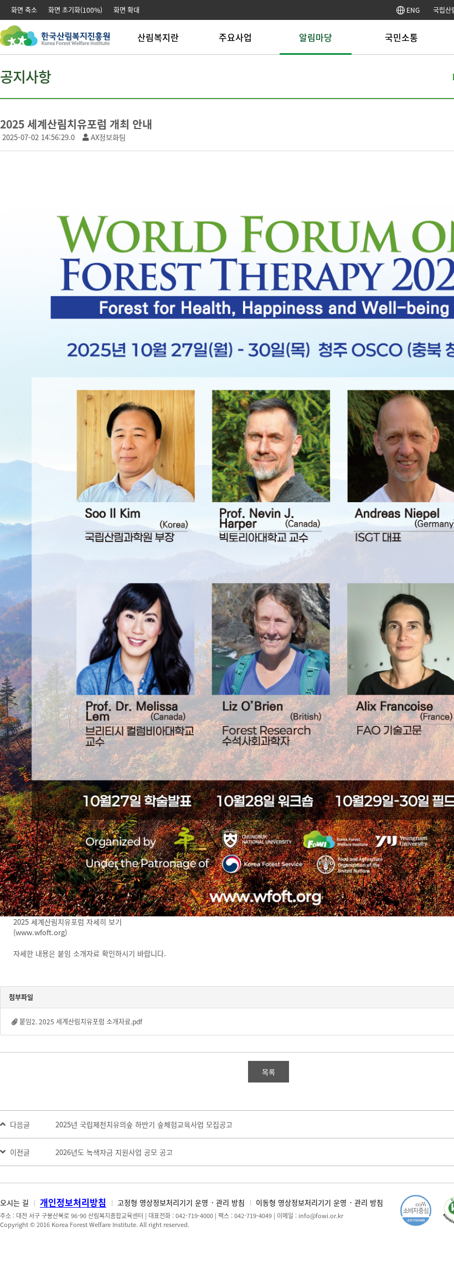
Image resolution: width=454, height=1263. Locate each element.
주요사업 (235, 37)
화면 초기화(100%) (75, 10)
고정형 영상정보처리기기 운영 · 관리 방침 (181, 1202)
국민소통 (401, 37)
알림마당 (315, 37)
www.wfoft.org (40, 932)
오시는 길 (14, 1202)
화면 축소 (24, 10)
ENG (412, 10)
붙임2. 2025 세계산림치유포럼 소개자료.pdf (80, 1022)
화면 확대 (127, 10)
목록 (268, 1071)
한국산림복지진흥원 (55, 41)
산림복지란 (158, 37)
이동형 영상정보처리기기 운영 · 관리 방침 (319, 1202)
